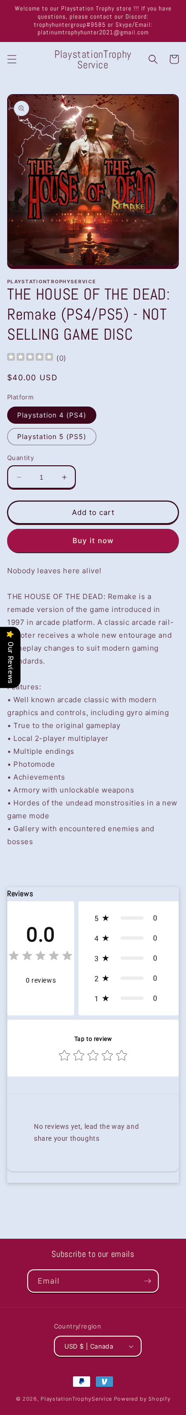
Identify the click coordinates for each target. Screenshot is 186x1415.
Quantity (20, 457)
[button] (11, 59)
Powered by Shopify (142, 1398)
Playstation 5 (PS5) (51, 436)
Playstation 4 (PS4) (51, 415)
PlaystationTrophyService (76, 1398)
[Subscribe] (147, 1281)
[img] (30, 358)
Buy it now (93, 540)
